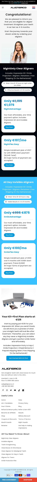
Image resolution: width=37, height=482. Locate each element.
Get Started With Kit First (18, 358)
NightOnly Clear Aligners (9, 438)
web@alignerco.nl (7, 384)
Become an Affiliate (8, 413)
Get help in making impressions (25, 427)
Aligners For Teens (7, 457)
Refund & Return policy (9, 410)
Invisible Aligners (7, 441)
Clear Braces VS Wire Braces (11, 448)
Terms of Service (24, 419)
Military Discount (24, 416)
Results (21, 413)
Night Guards (23, 422)
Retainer (4, 425)
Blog (19, 406)
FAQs (20, 400)
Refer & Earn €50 (24, 410)
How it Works (5, 406)
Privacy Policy (23, 403)
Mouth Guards (6, 422)
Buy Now (9, 127)
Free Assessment (9, 480)
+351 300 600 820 (7, 386)
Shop (3, 416)
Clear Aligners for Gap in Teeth (12, 454)
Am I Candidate (6, 403)
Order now (24, 3)
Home (3, 400)
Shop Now (28, 480)
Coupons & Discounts (9, 419)
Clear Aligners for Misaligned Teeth (13, 451)
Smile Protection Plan (9, 461)
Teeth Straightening (8, 445)
